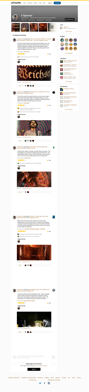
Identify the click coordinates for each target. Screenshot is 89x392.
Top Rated (29, 3)
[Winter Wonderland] (67, 44)
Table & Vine (27, 158)
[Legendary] (71, 44)
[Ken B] (28, 86)
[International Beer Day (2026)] (62, 40)
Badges (47, 377)
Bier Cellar (26, 51)
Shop (44, 3)
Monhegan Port (29, 291)
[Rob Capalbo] (25, 86)
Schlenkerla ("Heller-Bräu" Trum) (27, 40)
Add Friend (70, 19)
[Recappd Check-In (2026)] (67, 40)
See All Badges (69, 53)
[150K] (67, 49)
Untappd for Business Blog (29, 377)
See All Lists (69, 31)
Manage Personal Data (54, 380)
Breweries (40, 377)
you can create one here (41, 365)
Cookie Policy (32, 380)
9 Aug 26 (19, 261)
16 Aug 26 (19, 188)
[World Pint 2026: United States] (75, 40)
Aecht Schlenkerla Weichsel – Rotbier (40, 39)
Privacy (79, 377)
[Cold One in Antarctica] (75, 44)
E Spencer (19, 39)
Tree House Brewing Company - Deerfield (34, 229)
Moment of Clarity (35, 216)
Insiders (35, 3)
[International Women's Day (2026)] (62, 49)
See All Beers (69, 81)
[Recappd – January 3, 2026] (75, 49)
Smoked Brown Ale (35, 91)
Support (58, 377)
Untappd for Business (14, 377)
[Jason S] (33, 86)
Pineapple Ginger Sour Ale (37, 289)
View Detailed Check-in (26, 82)
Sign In (50, 3)
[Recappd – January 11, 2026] (71, 49)
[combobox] (70, 3)
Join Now (57, 3)
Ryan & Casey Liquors (29, 300)
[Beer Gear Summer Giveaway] (62, 44)
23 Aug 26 (19, 82)
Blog (24, 3)
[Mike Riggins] (31, 86)
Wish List (66, 27)
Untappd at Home (43, 40)
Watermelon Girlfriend (36, 146)
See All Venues (69, 109)
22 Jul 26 (19, 328)
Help (40, 3)
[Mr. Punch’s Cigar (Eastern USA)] (71, 40)
